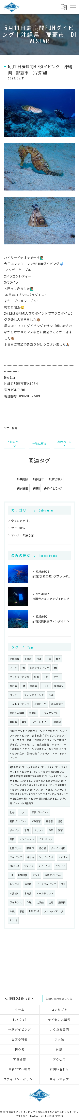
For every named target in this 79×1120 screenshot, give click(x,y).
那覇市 (30, 848)
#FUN (36, 488)
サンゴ (13, 920)
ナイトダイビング (19, 704)
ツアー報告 (10, 428)
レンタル (14, 884)
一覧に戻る (39, 443)
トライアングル (49, 713)
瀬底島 (33, 686)
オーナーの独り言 (22, 535)
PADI (63, 884)
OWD (51, 830)
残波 (38, 659)
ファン (23, 812)
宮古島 (13, 686)
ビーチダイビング (46, 884)
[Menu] (72, 7)
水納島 (28, 893)
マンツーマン (26, 839)
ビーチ (13, 668)
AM (55, 668)
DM (23, 686)
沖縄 (12, 911)
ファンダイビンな (19, 677)
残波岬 (32, 713)
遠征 (60, 821)
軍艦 (21, 911)
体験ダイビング (53, 875)
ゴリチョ (14, 695)
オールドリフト (44, 893)
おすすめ (63, 857)
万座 (48, 659)
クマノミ (28, 866)
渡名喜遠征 (57, 704)
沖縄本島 (14, 659)
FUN (11, 875)
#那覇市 (38, 479)
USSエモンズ (45, 839)
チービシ (14, 830)
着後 (24, 722)
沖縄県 (28, 884)
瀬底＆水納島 (17, 713)
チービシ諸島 (58, 848)
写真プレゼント (40, 812)
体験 (29, 902)
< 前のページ (14, 444)
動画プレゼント (18, 821)
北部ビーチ (40, 704)
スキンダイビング (39, 668)
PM (23, 668)
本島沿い (14, 893)
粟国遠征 (59, 686)
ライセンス (16, 902)
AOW (58, 659)
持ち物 (30, 857)
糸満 (51, 695)
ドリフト (39, 830)
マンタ (36, 875)
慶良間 (62, 902)
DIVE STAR (34, 911)
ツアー (57, 677)
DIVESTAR (14, 866)
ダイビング (16, 857)
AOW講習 (36, 821)
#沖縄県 (22, 479)
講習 (60, 830)
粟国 (12, 839)
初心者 (42, 848)
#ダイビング (53, 488)
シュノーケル (46, 857)
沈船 (51, 902)
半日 (26, 830)
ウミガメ (60, 866)
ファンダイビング (53, 911)
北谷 (12, 812)
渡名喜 (49, 821)
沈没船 (40, 902)
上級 (46, 677)
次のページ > (64, 444)
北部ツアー (16, 848)
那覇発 (57, 722)
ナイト (45, 686)
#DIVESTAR (55, 479)
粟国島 (13, 722)
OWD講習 (23, 875)
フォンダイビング (34, 695)
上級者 (28, 659)
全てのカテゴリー (22, 520)
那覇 (36, 677)
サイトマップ (59, 1079)
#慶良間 (23, 488)
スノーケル (44, 866)
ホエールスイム (40, 722)
